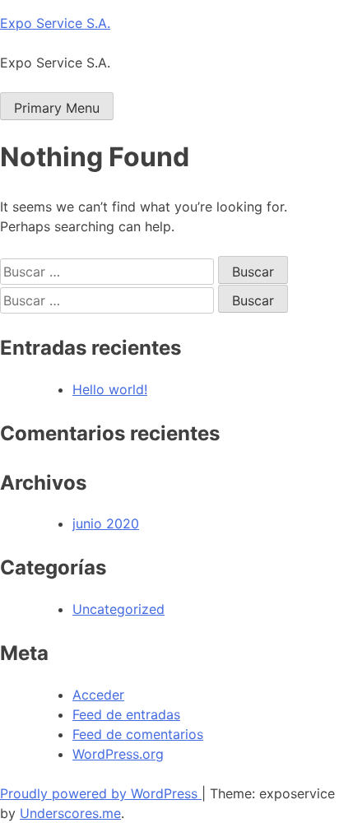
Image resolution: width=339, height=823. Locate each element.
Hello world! (109, 389)
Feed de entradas (126, 714)
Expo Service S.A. (55, 23)
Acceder (98, 694)
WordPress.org (118, 754)
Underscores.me (70, 813)
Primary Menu (57, 108)
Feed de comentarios (137, 734)
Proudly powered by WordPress (101, 793)
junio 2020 (105, 523)
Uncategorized (118, 609)
